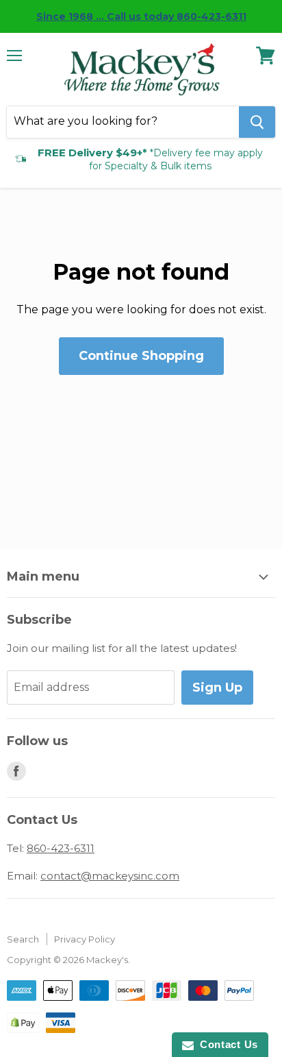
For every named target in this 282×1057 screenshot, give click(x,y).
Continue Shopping (141, 355)
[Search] (257, 122)
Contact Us (226, 1044)
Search (23, 939)
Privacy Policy (84, 939)
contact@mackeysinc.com (109, 875)
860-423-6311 (60, 848)
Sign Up (217, 687)
